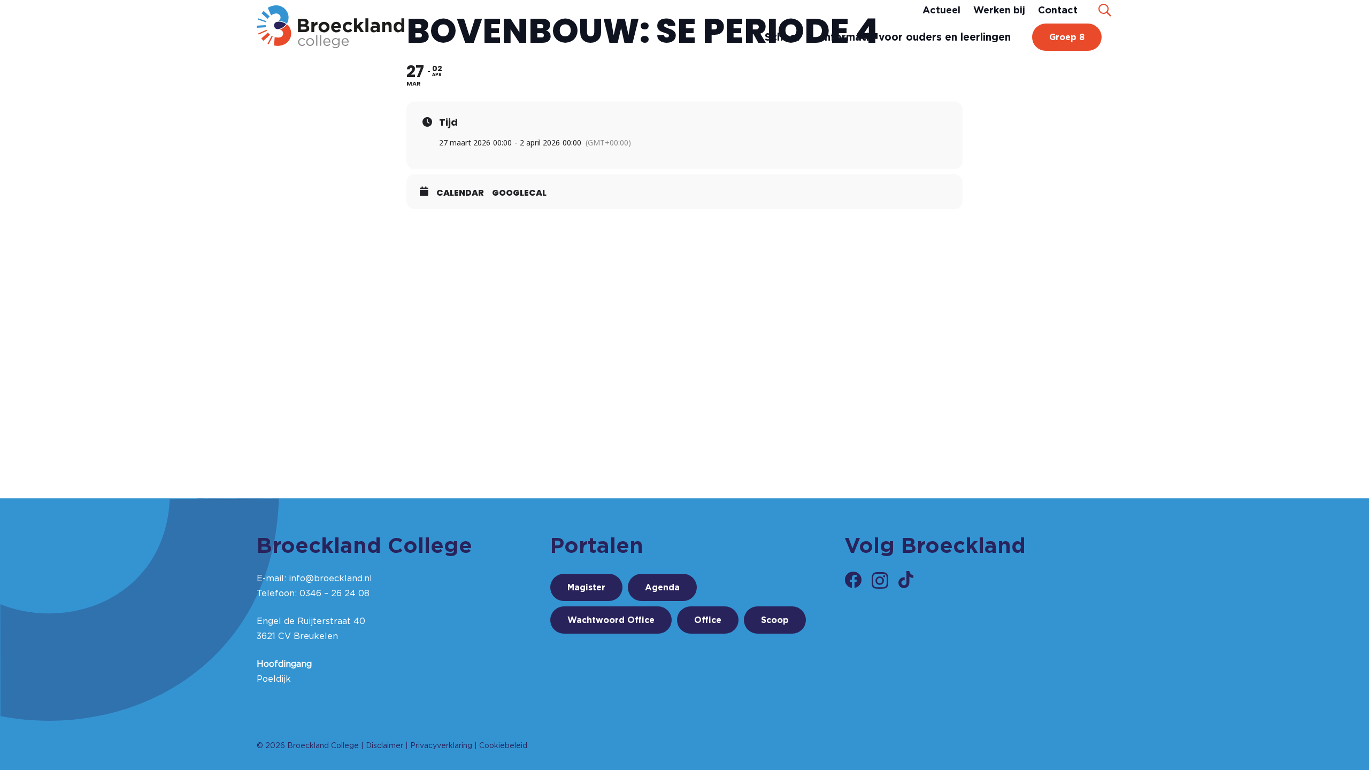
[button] (1104, 10)
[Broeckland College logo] (330, 26)
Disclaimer (384, 745)
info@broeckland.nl (330, 578)
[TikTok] (905, 579)
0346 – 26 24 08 (334, 593)
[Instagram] (880, 580)
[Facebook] (853, 579)
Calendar (460, 193)
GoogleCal (519, 193)
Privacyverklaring (441, 745)
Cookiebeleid (503, 745)
